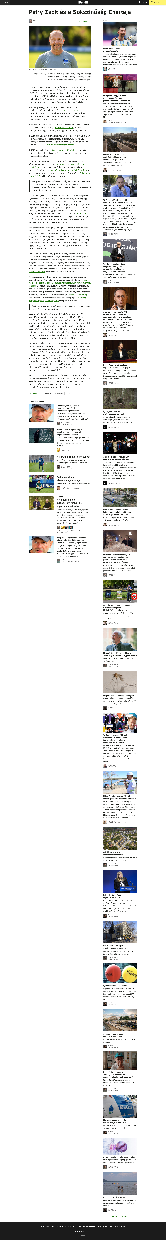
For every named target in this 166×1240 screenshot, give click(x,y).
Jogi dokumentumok (90, 1227)
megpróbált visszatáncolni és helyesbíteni (68, 170)
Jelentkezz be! (159, 2)
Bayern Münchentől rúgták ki (65, 150)
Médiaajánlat (102, 1227)
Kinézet (144, 2)
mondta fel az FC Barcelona (73, 110)
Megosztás (84, 21)
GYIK (42, 1227)
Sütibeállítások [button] (119, 1227)
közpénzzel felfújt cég (77, 294)
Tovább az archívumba (120, 1217)
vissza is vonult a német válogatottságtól (56, 144)
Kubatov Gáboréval (37, 271)
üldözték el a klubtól (64, 127)
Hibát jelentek (51, 1227)
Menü (6, 2)
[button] (34, 393)
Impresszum (61, 1227)
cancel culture (82, 213)
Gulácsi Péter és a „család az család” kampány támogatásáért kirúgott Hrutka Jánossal (60, 282)
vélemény (36, 22)
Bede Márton (36, 20)
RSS (111, 1227)
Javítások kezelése (74, 1227)
